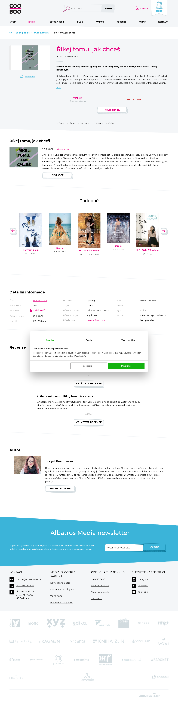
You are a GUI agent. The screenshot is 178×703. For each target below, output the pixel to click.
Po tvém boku (31, 250)
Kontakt (163, 22)
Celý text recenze (89, 383)
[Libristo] (16, 677)
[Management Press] (163, 623)
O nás (142, 22)
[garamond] (131, 659)
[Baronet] (160, 659)
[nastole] (102, 623)
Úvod (13, 22)
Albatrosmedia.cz (100, 585)
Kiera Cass (60, 252)
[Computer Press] (124, 623)
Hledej (108, 8)
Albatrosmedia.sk (100, 592)
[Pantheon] (59, 659)
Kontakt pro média (60, 583)
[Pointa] (81, 659)
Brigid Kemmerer (67, 56)
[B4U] (20, 641)
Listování (30, 76)
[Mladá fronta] (105, 659)
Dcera (118, 246)
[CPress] (143, 623)
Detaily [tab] (89, 340)
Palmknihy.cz (98, 579)
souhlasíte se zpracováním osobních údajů (69, 549)
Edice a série (57, 22)
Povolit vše (126, 366)
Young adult (22, 33)
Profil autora (60, 488)
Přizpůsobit (87, 366)
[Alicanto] (77, 641)
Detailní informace (79, 123)
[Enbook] (160, 677)
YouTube (143, 592)
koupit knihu (112, 109)
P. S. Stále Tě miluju (147, 250)
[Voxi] (163, 641)
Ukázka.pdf (39, 310)
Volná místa (56, 596)
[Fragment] (51, 641)
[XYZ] (56, 623)
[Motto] (33, 623)
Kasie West (30, 253)
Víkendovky (63, 149)
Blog (80, 22)
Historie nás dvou (89, 250)
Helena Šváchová (96, 320)
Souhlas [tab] (50, 340)
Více (58, 87)
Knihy (31, 22)
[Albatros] (15, 623)
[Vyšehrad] (141, 641)
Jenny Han (147, 254)
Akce (61, 123)
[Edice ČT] (15, 659)
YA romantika (41, 33)
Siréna (59, 248)
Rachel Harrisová (89, 254)
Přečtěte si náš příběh (61, 602)
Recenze (121, 22)
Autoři (100, 22)
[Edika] (80, 623)
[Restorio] (87, 677)
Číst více (58, 175)
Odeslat (154, 546)
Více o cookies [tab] (128, 340)
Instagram (143, 579)
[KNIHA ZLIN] (109, 641)
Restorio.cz (96, 598)
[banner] (20, 9)
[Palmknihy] (36, 659)
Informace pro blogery (62, 589)
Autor (111, 123)
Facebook (143, 585)
